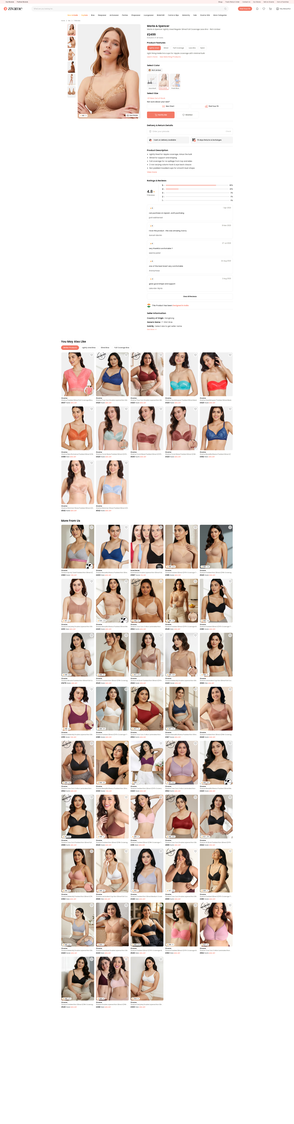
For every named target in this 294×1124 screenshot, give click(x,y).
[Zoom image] (109, 71)
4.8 (83, 116)
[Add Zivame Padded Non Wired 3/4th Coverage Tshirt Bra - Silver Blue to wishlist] (126, 1121)
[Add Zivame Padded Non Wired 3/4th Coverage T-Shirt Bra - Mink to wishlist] (126, 797)
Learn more (152, 56)
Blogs (220, 2)
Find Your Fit (214, 106)
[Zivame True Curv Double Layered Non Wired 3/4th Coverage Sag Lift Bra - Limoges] (112, 374)
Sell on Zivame (269, 2)
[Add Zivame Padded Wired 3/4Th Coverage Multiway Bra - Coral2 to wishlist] (195, 905)
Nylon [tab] (202, 48)
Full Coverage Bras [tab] (121, 347)
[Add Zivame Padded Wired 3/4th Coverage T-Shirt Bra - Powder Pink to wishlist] (161, 797)
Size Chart (170, 106)
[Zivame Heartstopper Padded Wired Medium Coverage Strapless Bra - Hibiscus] (216, 374)
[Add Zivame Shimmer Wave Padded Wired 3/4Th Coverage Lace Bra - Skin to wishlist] (91, 463)
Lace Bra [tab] (192, 48)
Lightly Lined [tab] (154, 48)
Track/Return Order (232, 2)
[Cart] (270, 8)
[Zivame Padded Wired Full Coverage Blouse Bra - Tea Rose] (77, 374)
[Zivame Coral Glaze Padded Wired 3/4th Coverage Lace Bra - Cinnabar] (181, 428)
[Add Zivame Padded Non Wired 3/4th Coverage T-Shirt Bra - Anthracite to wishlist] (91, 959)
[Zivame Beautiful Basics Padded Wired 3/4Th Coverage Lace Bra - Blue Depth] (216, 428)
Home (63, 20)
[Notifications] (257, 8)
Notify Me (162, 115)
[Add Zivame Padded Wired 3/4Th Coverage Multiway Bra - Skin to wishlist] (195, 581)
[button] (225, 9)
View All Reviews (190, 296)
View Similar (133, 115)
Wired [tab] (166, 48)
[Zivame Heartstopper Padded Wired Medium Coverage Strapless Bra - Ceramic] (181, 374)
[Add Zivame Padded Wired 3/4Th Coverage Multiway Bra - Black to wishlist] (161, 905)
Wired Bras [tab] (105, 347)
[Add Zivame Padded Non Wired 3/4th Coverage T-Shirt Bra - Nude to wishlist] (230, 527)
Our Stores (257, 2)
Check (228, 131)
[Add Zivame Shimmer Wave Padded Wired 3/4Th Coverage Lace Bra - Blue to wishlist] (126, 463)
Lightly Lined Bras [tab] (89, 347)
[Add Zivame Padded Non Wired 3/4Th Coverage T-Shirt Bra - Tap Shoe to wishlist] (91, 1121)
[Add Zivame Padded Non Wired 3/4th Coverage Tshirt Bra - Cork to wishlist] (230, 689)
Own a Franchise (283, 2)
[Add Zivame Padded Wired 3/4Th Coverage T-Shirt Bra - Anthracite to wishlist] (230, 581)
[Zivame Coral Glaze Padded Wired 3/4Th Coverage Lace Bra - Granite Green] (112, 428)
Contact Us (246, 2)
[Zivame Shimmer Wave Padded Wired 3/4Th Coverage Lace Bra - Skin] (77, 482)
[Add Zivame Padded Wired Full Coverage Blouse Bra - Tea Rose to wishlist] (91, 355)
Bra (69, 20)
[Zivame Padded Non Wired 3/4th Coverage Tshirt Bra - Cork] (216, 709)
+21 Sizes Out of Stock (156, 98)
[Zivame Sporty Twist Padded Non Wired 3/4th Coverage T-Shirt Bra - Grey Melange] (77, 547)
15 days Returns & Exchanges (209, 140)
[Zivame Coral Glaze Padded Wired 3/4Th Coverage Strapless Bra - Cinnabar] (147, 428)
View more (152, 172)
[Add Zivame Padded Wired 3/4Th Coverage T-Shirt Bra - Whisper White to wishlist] (126, 689)
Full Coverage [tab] (178, 48)
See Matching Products (170, 56)
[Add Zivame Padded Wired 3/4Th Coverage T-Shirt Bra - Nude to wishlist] (195, 527)
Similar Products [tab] (70, 347)
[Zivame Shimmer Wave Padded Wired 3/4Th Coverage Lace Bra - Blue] (112, 482)
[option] (72, 30)
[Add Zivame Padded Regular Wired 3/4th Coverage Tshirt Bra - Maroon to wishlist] (161, 1067)
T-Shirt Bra (77, 20)
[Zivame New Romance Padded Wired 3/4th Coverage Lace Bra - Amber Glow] (77, 428)
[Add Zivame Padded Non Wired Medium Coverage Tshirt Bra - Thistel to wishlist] (161, 851)
